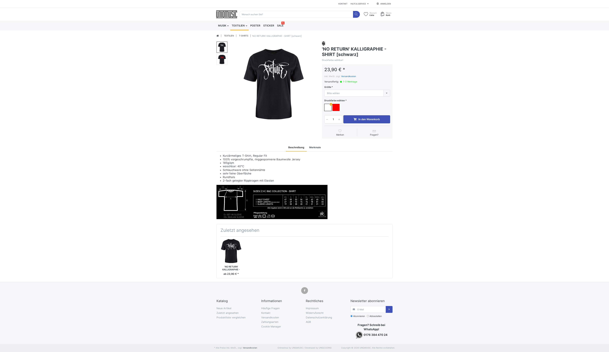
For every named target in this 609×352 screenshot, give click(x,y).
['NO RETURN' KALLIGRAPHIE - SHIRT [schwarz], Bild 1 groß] (222, 47)
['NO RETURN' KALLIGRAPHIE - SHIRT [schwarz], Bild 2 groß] (222, 59)
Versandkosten (348, 76)
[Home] (217, 35)
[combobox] (357, 93)
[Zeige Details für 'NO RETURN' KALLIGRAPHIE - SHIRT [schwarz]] (231, 251)
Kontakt (342, 4)
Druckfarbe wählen (334, 100)
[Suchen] (356, 14)
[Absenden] (389, 309)
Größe (327, 87)
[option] (273, 84)
